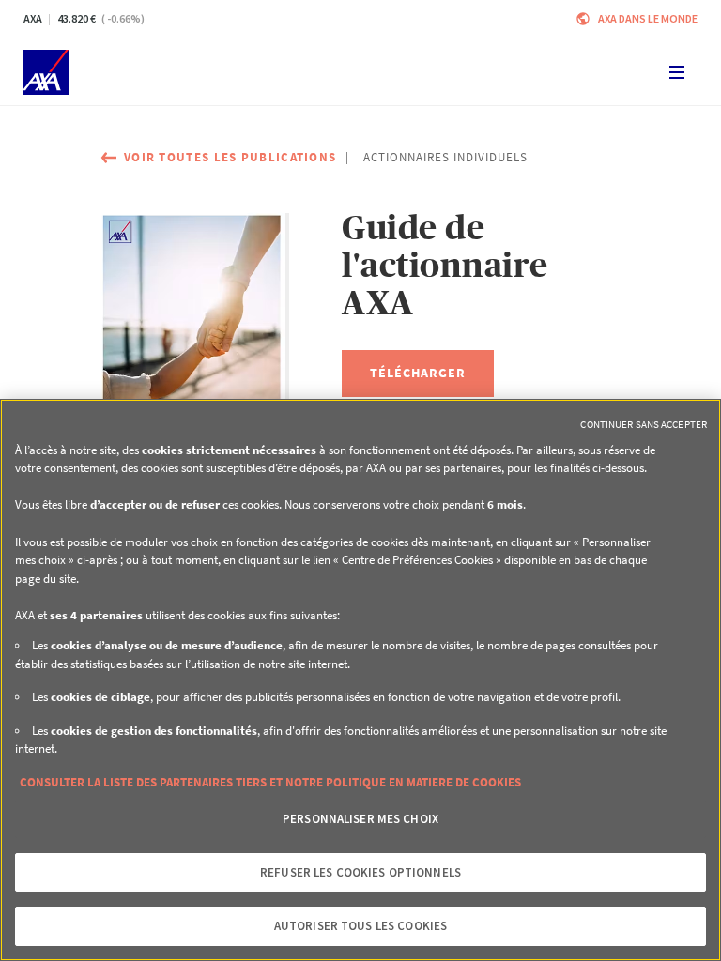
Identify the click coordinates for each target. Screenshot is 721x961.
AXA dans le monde (648, 18)
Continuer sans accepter (643, 424)
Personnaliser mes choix (360, 819)
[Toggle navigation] (677, 72)
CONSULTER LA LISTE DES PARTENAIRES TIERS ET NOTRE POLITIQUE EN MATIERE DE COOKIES (270, 782)
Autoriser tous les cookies (360, 926)
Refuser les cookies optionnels (360, 872)
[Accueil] (46, 72)
